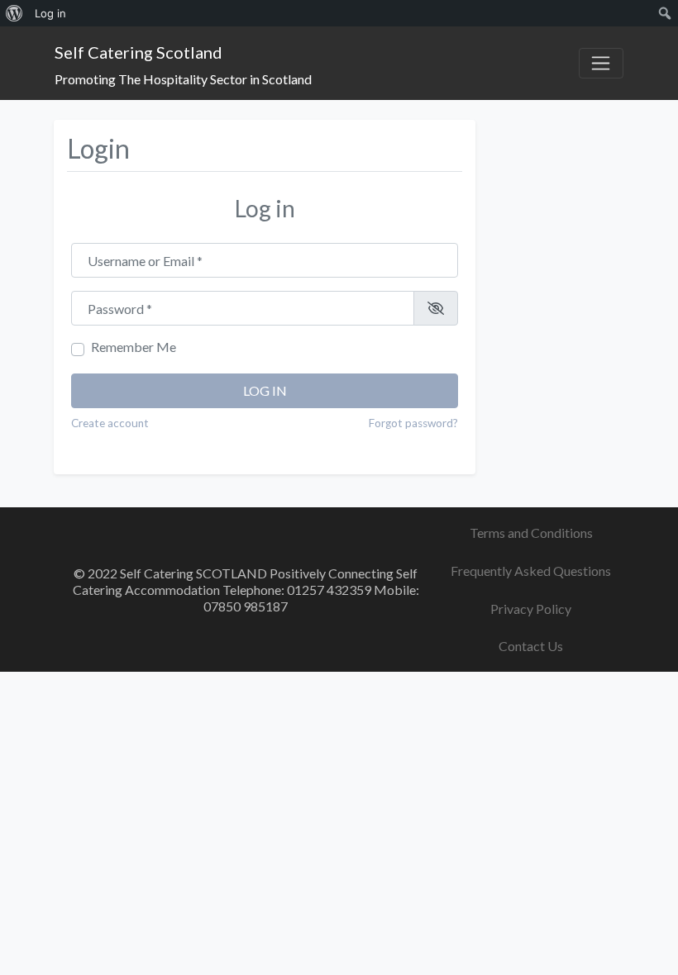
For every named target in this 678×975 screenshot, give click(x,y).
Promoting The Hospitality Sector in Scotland (183, 79)
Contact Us (531, 646)
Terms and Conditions (531, 532)
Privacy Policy (530, 608)
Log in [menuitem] (50, 13)
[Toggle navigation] (601, 63)
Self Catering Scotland (138, 52)
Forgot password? (413, 423)
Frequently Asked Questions (531, 570)
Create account (110, 423)
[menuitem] (14, 13)
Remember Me (133, 346)
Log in (265, 390)
